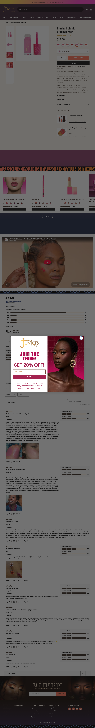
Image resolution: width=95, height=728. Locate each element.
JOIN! (29, 376)
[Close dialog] (81, 338)
